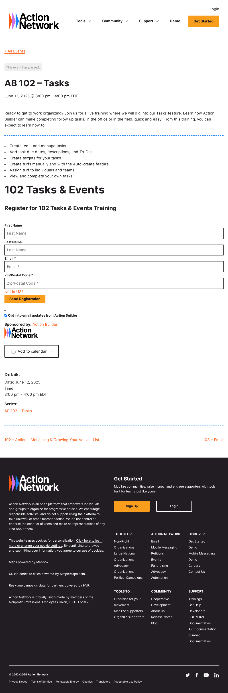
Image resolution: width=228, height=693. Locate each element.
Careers (194, 565)
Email (155, 541)
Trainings (195, 599)
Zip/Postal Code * (18, 275)
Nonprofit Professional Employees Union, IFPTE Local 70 (50, 602)
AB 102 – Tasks (18, 411)
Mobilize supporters (128, 611)
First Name (13, 225)
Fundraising (159, 565)
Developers (197, 611)
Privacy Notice (18, 681)
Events (156, 559)
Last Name (13, 242)
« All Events (14, 51)
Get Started (203, 21)
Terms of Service (41, 681)
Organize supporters (129, 617)
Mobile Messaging (164, 547)
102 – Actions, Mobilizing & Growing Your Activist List (51, 440)
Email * (10, 258)
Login (214, 9)
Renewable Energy (67, 681)
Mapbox (42, 562)
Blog (154, 623)
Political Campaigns (128, 577)
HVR (86, 585)
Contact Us (197, 571)
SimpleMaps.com (72, 573)
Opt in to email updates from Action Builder (42, 315)
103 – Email (213, 440)
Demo (175, 21)
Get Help (195, 605)
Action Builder (45, 324)
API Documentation (202, 629)
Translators (103, 681)
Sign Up (132, 506)
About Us (158, 611)
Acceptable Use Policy (128, 681)
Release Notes (161, 617)
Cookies (87, 681)
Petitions (157, 553)
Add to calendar (32, 351)
